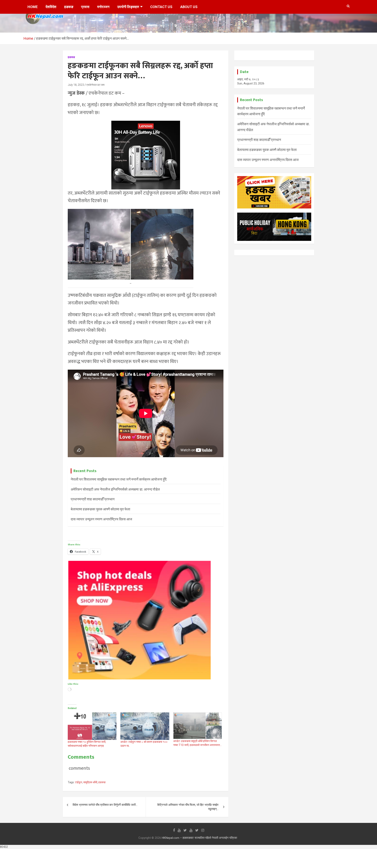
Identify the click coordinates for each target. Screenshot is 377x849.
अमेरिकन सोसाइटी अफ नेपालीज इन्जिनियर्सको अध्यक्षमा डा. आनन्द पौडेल (115, 489)
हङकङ (68, 7)
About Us (189, 7)
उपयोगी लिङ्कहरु (128, 7)
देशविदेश (51, 7)
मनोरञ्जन (103, 7)
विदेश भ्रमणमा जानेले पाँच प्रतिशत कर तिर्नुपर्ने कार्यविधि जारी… (105, 805)
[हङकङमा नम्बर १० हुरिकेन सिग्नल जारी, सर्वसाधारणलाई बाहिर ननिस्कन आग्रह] (92, 726)
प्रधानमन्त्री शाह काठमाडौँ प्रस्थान (92, 499)
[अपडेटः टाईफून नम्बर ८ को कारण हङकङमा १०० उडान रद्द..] (144, 726)
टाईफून (78, 782)
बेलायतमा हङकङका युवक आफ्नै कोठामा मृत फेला (100, 509)
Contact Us (161, 7)
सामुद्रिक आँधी (90, 782)
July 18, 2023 (76, 84)
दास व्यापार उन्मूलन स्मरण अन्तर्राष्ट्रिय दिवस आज (101, 519)
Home (32, 7)
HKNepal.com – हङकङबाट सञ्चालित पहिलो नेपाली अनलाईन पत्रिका (199, 838)
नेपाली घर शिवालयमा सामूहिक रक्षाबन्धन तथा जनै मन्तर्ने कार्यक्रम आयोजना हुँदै (119, 479)
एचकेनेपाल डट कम (95, 84)
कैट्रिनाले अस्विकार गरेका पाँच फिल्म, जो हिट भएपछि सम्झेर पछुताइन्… (188, 807)
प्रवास (85, 7)
